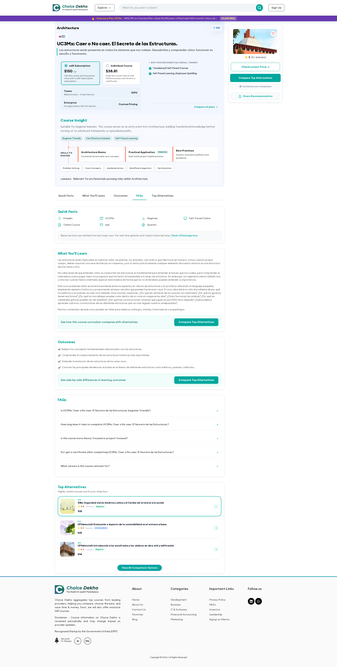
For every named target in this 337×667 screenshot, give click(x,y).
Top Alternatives (162, 195)
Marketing (177, 619)
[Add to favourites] (273, 33)
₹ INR (216, 28)
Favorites (137, 614)
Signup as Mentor (219, 619)
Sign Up (276, 7)
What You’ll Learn (93, 195)
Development (179, 599)
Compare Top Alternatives (196, 322)
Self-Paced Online (199, 218)
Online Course (71, 224)
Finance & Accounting (183, 614)
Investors (214, 609)
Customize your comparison (257, 86)
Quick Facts (66, 195)
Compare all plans (206, 106)
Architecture (68, 28)
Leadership (215, 614)
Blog (134, 619)
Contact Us (139, 609)
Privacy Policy (217, 599)
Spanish (151, 224)
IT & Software (179, 609)
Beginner (152, 218)
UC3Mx (109, 218)
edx (107, 224)
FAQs (139, 195)
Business (176, 604)
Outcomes (120, 195)
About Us (137, 604)
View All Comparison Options (139, 567)
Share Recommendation (258, 96)
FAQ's (212, 604)
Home (135, 599)
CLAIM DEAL (228, 18)
